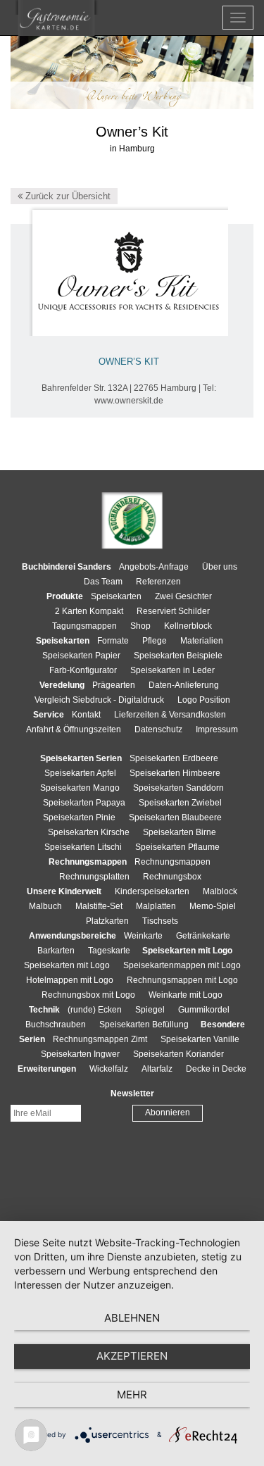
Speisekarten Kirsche (89, 832)
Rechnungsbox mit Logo (88, 995)
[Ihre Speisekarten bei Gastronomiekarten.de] (56, 18)
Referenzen (158, 582)
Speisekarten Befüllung (144, 1024)
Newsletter (132, 1093)
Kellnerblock (188, 626)
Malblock (220, 891)
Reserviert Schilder (173, 611)
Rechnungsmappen (172, 862)
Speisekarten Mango (80, 788)
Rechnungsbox (172, 877)
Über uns (219, 567)
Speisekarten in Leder (172, 670)
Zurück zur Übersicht (67, 196)
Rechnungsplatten (94, 877)
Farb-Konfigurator (83, 670)
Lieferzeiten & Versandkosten (170, 715)
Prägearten (113, 685)
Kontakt (86, 715)
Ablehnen (132, 1317)
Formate (113, 641)
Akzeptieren (132, 1355)
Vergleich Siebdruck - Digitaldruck (99, 700)
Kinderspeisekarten (152, 891)
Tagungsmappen (84, 626)
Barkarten (56, 951)
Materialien (201, 641)
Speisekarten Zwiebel (180, 803)
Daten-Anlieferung (184, 685)
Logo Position (203, 700)
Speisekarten (116, 596)
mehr (132, 1394)
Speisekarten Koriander (178, 1054)
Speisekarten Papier (81, 655)
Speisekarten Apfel (80, 773)
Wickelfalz (108, 1069)
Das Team (103, 582)
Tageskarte (109, 951)
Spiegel (150, 1010)
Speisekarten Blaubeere (175, 817)
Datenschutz (158, 729)
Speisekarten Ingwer (80, 1054)
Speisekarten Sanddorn (178, 788)
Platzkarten (107, 921)
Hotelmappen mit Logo (69, 980)
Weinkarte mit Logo (185, 995)
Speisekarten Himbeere (175, 773)
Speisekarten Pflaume (177, 847)
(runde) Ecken (95, 1010)
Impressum (217, 729)
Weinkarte (143, 936)
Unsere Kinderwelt (64, 891)
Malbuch (45, 906)
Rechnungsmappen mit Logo (182, 980)
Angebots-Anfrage (154, 567)
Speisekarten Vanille (200, 1039)
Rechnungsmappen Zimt (100, 1039)
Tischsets (160, 921)
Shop (140, 626)
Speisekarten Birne (179, 832)
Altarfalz (157, 1069)
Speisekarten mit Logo (67, 965)
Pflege (154, 641)
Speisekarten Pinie (79, 817)
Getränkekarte (203, 936)
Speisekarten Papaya (84, 803)
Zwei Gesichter (183, 596)
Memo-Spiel (212, 906)
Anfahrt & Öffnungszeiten (73, 729)
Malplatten (156, 906)
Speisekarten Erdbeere (174, 758)
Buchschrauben (55, 1024)
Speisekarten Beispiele (178, 655)
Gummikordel (204, 1010)
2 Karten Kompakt (89, 611)
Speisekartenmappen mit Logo (182, 965)
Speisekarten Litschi (83, 847)
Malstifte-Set (98, 906)
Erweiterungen (47, 1069)
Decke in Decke (216, 1069)
